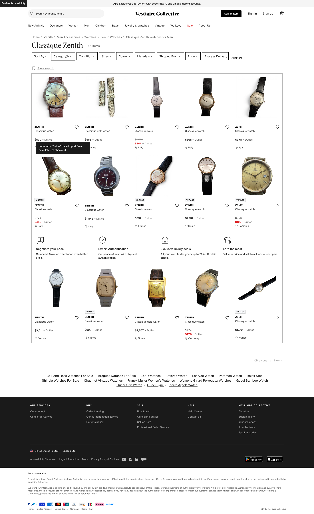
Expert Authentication (113, 249)
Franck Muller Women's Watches (151, 380)
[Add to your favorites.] (77, 127)
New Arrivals (36, 26)
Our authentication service (102, 417)
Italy (91, 509)
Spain (84, 509)
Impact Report (247, 422)
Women (73, 26)
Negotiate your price (50, 249)
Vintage (159, 26)
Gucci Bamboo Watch (252, 380)
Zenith (48, 37)
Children (100, 26)
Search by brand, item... (50, 13)
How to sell (143, 411)
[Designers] (65, 25)
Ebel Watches (150, 376)
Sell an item (231, 13)
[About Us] (213, 25)
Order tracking (95, 411)
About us (244, 411)
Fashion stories (248, 432)
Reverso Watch (176, 376)
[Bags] (121, 25)
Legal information (69, 459)
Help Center (195, 411)
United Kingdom (44, 509)
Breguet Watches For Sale (117, 376)
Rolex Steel (255, 376)
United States (61, 509)
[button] (282, 13)
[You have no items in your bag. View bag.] (282, 13)
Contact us (194, 417)
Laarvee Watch (203, 376)
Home (36, 37)
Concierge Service (41, 417)
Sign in (252, 13)
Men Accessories (68, 37)
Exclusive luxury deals (176, 249)
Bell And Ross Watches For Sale (70, 376)
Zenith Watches (111, 37)
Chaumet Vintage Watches (103, 380)
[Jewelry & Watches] (151, 25)
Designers (56, 26)
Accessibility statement (43, 459)
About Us (204, 26)
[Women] (81, 25)
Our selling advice (147, 417)
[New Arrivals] (46, 25)
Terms (85, 459)
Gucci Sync (155, 385)
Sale (190, 26)
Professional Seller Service (153, 427)
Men (87, 26)
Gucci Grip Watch (129, 385)
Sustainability (247, 417)
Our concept (37, 411)
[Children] (109, 25)
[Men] (92, 25)
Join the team (247, 427)
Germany (74, 509)
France (31, 509)
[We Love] (184, 25)
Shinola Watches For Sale (60, 380)
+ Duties (47, 139)
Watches (90, 37)
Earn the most (232, 249)
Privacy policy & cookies (105, 459)
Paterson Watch (230, 376)
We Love (175, 26)
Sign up (268, 13)
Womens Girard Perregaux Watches (206, 380)
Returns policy (94, 422)
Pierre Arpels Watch (183, 385)
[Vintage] (167, 25)
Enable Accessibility (13, 3)
